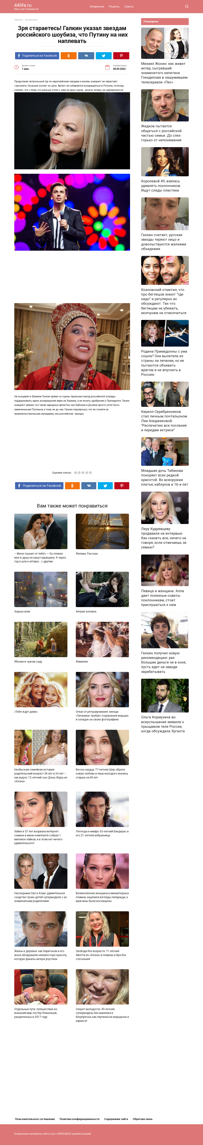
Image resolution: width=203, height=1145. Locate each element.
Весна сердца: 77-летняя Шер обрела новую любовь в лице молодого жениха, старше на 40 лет (102, 773)
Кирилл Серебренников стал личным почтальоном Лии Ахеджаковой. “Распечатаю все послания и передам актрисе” (164, 421)
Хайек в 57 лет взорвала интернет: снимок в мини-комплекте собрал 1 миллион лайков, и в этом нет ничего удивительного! (38, 837)
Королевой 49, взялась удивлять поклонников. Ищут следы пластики (161, 185)
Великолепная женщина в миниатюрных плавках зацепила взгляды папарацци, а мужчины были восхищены (102, 897)
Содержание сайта (116, 1119)
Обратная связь (143, 1119)
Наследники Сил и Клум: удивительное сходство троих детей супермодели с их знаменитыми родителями (40, 897)
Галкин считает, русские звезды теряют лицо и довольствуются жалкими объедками (163, 242)
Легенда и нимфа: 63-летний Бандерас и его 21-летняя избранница (102, 833)
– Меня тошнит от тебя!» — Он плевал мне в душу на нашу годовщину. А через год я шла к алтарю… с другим (40, 557)
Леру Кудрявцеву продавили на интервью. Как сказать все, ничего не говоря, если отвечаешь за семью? (163, 538)
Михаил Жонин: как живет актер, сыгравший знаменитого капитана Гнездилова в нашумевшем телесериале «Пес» (164, 73)
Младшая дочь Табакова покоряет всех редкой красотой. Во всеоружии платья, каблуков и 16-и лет (164, 477)
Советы (129, 6)
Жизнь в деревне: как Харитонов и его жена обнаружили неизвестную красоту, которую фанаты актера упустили (40, 955)
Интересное (97, 6)
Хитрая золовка (86, 611)
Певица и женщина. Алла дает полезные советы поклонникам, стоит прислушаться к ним (162, 598)
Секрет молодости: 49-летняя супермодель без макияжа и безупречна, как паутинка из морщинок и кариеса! (102, 1014)
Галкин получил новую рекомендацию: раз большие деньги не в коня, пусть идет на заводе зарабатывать (163, 662)
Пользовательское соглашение (35, 1119)
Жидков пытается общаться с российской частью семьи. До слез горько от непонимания (161, 133)
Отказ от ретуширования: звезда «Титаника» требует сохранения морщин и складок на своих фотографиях (102, 715)
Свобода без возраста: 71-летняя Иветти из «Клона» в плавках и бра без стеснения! (101, 955)
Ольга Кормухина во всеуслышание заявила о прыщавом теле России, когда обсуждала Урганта (163, 724)
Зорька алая (22, 611)
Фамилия (82, 661)
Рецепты (114, 6)
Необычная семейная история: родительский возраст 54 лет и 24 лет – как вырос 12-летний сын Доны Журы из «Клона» (40, 775)
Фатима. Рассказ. (87, 553)
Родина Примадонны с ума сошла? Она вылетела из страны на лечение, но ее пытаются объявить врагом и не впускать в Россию (164, 363)
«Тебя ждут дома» (26, 711)
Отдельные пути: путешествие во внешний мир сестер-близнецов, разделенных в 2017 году (35, 1012)
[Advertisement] (72, 277)
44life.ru (23, 5)
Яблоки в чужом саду (28, 661)
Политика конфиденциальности (79, 1119)
